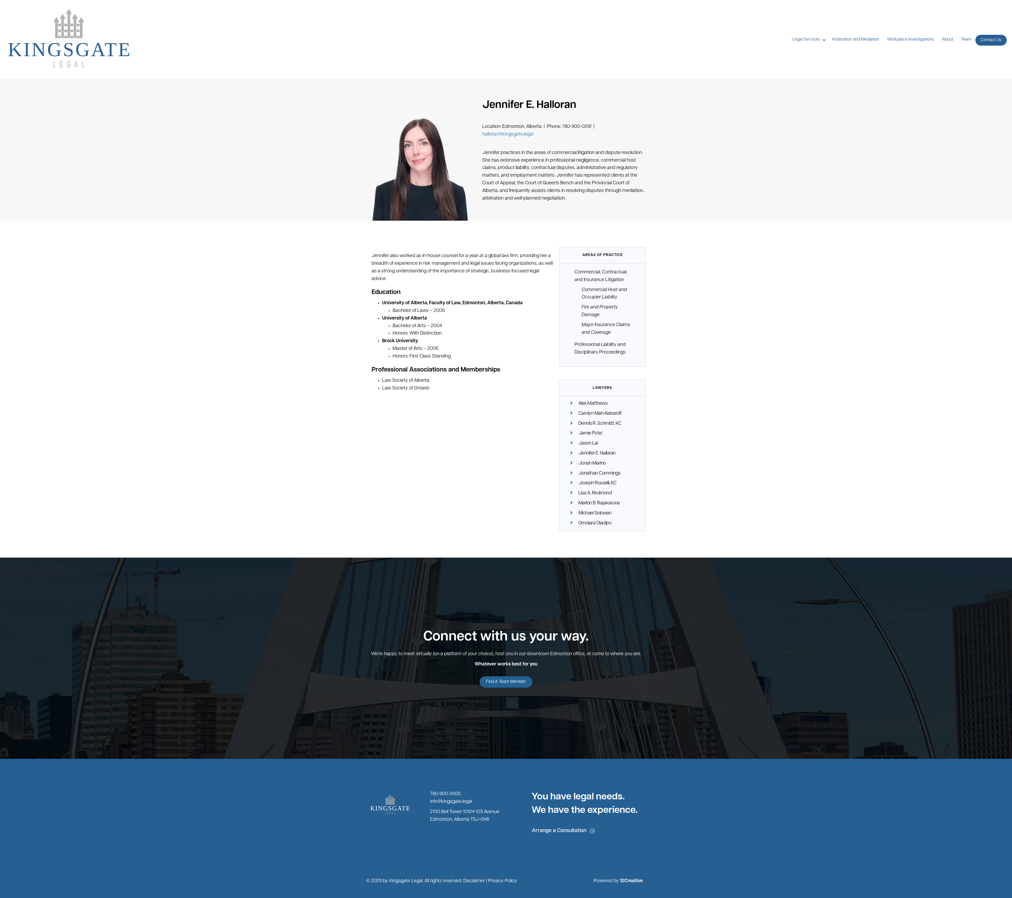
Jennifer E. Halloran (597, 453)
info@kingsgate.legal (451, 801)
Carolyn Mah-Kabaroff (599, 413)
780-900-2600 (445, 794)
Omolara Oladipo (595, 523)
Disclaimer (474, 881)
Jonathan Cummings (599, 473)
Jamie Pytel (590, 433)
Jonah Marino (592, 463)
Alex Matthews (593, 403)
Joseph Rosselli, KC (597, 483)
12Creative (631, 881)
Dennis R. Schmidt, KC (599, 423)
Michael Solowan (595, 513)
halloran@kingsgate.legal (507, 134)
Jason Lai (588, 443)
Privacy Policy (502, 881)
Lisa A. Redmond (595, 493)
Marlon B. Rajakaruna (599, 503)
